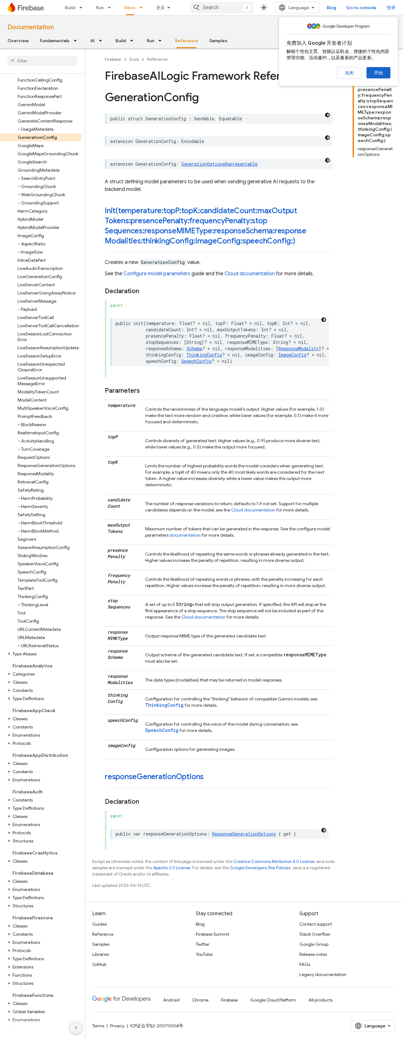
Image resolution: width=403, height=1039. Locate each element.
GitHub (99, 964)
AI (92, 40)
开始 (378, 73)
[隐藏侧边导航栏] (76, 1027)
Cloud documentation (249, 274)
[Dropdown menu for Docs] (142, 7)
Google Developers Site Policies (260, 868)
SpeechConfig (196, 361)
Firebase (113, 59)
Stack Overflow (314, 934)
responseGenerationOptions (154, 776)
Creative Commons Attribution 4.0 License (274, 861)
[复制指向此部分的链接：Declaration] (145, 291)
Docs (129, 7)
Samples (218, 40)
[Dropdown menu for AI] (102, 40)
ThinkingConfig (204, 355)
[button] (41, 654)
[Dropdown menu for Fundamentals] (77, 40)
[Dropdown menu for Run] (111, 7)
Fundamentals (55, 40)
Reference (186, 40)
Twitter (202, 944)
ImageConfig (292, 355)
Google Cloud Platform (273, 1000)
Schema (194, 348)
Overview (18, 40)
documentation (185, 535)
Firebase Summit (212, 934)
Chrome (200, 1000)
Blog (331, 7)
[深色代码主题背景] (327, 115)
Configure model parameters (156, 274)
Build (70, 7)
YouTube (204, 954)
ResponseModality (298, 348)
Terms (98, 1025)
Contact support (315, 924)
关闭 (349, 73)
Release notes (313, 954)
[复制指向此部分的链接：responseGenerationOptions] (210, 777)
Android (171, 1000)
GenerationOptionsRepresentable (219, 164)
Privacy (117, 1025)
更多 (160, 7)
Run (100, 7)
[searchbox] (42, 61)
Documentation (31, 27)
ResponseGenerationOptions (244, 834)
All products (320, 1000)
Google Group (313, 944)
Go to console (361, 7)
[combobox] (221, 7)
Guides (99, 924)
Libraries (100, 954)
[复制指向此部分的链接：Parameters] (146, 391)
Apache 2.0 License (171, 868)
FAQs (304, 964)
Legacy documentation (322, 974)
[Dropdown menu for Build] (82, 7)
